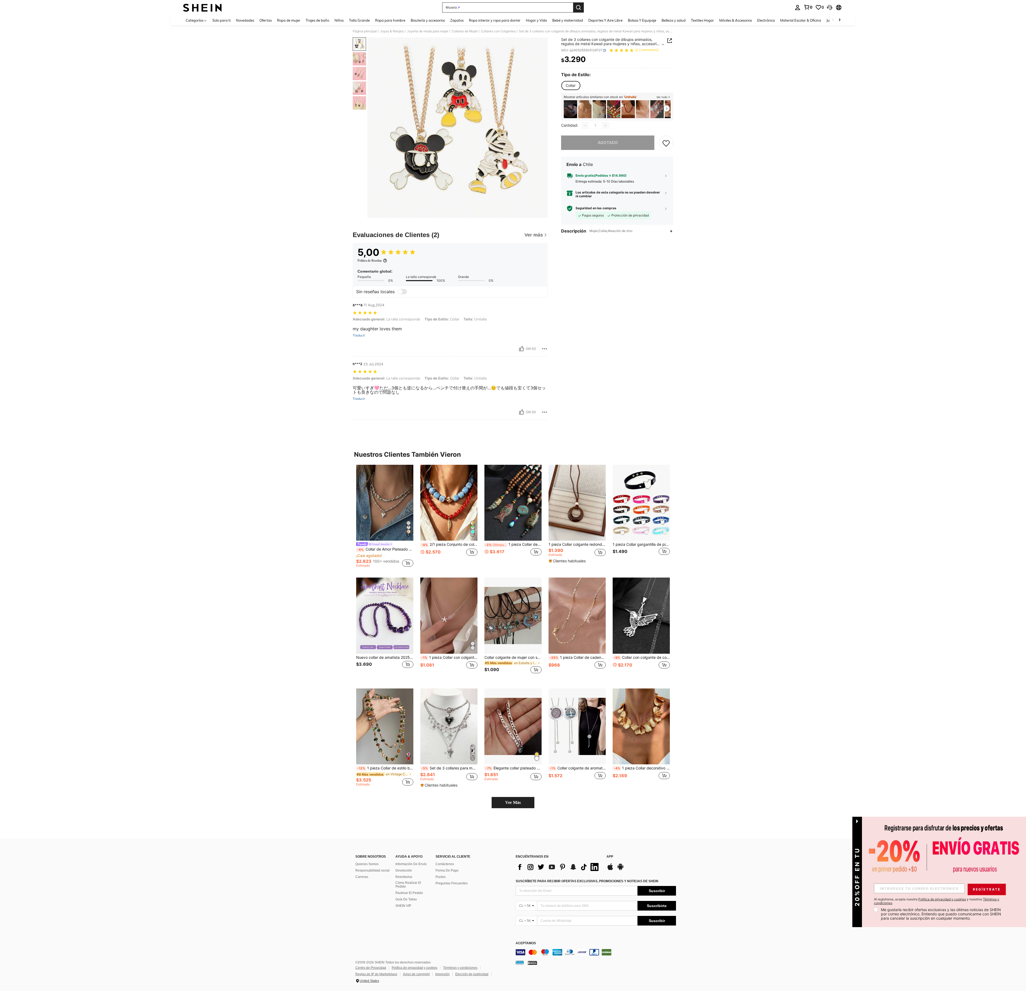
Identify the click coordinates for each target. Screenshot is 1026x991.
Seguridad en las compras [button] (596, 208)
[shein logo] (202, 7)
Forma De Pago (447, 870)
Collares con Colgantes (498, 31)
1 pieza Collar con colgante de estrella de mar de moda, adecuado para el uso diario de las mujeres (449, 657)
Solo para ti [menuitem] (221, 20)
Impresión (442, 974)
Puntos (441, 877)
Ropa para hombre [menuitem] (390, 20)
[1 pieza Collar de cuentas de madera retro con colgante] (513, 503)
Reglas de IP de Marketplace (376, 974)
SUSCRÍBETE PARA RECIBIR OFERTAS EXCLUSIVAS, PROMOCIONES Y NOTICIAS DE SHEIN (587, 881)
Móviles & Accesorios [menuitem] (735, 20)
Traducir (359, 335)
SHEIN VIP (403, 906)
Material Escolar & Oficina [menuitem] (800, 20)
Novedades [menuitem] (245, 20)
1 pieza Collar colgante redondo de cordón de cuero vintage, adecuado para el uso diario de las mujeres (577, 544)
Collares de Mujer (465, 31)
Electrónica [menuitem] (766, 20)
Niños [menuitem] (339, 20)
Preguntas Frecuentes (452, 883)
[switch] (402, 291)
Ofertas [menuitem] (265, 20)
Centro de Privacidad (370, 968)
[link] (808, 7)
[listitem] (570, 109)
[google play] (620, 869)
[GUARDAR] (666, 143)
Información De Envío (411, 864)
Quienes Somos (367, 864)
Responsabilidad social (372, 870)
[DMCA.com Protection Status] (532, 963)
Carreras (361, 877)
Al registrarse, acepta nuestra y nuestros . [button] (936, 901)
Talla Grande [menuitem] (359, 20)
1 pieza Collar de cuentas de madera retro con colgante (513, 544)
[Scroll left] (833, 20)
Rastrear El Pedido (409, 893)
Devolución (403, 870)
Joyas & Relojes (392, 31)
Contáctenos (445, 864)
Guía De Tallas (406, 899)
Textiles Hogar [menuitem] (702, 20)
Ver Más (513, 802)
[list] (558, 867)
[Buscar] (578, 7)
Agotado (608, 142)
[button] (829, 7)
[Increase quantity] (605, 125)
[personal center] (797, 7)
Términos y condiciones (460, 968)
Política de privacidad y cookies (414, 968)
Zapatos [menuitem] (457, 20)
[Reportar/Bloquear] (544, 349)
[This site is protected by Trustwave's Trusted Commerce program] (520, 963)
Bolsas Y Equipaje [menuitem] (642, 20)
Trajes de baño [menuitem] (317, 20)
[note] (568, 561)
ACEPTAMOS (526, 943)
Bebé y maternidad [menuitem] (567, 20)
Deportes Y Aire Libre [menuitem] (605, 20)
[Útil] (521, 349)
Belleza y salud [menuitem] (674, 20)
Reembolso (403, 877)
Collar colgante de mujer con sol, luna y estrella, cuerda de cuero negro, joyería (513, 657)
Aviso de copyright (416, 974)
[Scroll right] (839, 20)
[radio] (570, 85)
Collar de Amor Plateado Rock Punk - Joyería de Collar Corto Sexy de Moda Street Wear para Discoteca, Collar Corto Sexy (385, 549)
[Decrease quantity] (585, 125)
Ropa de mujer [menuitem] (288, 20)
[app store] (610, 869)
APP (610, 856)
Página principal (365, 31)
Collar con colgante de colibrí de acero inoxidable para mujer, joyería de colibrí (642, 657)
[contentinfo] (596, 952)
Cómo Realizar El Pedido (408, 884)
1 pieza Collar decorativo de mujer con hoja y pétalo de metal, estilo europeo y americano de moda (642, 768)
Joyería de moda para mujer (427, 31)
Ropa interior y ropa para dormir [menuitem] (494, 20)
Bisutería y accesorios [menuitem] (428, 20)
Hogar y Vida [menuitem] (536, 20)
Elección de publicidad (471, 974)
